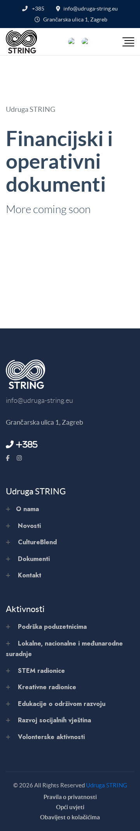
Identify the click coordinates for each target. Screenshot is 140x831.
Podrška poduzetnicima (52, 626)
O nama (27, 509)
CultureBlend (37, 542)
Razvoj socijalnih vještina (54, 720)
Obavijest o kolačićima (70, 817)
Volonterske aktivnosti (51, 736)
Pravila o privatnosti (70, 797)
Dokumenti (34, 558)
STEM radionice (41, 670)
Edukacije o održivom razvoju (61, 703)
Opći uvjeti (70, 807)
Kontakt (29, 575)
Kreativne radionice (47, 687)
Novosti (29, 525)
